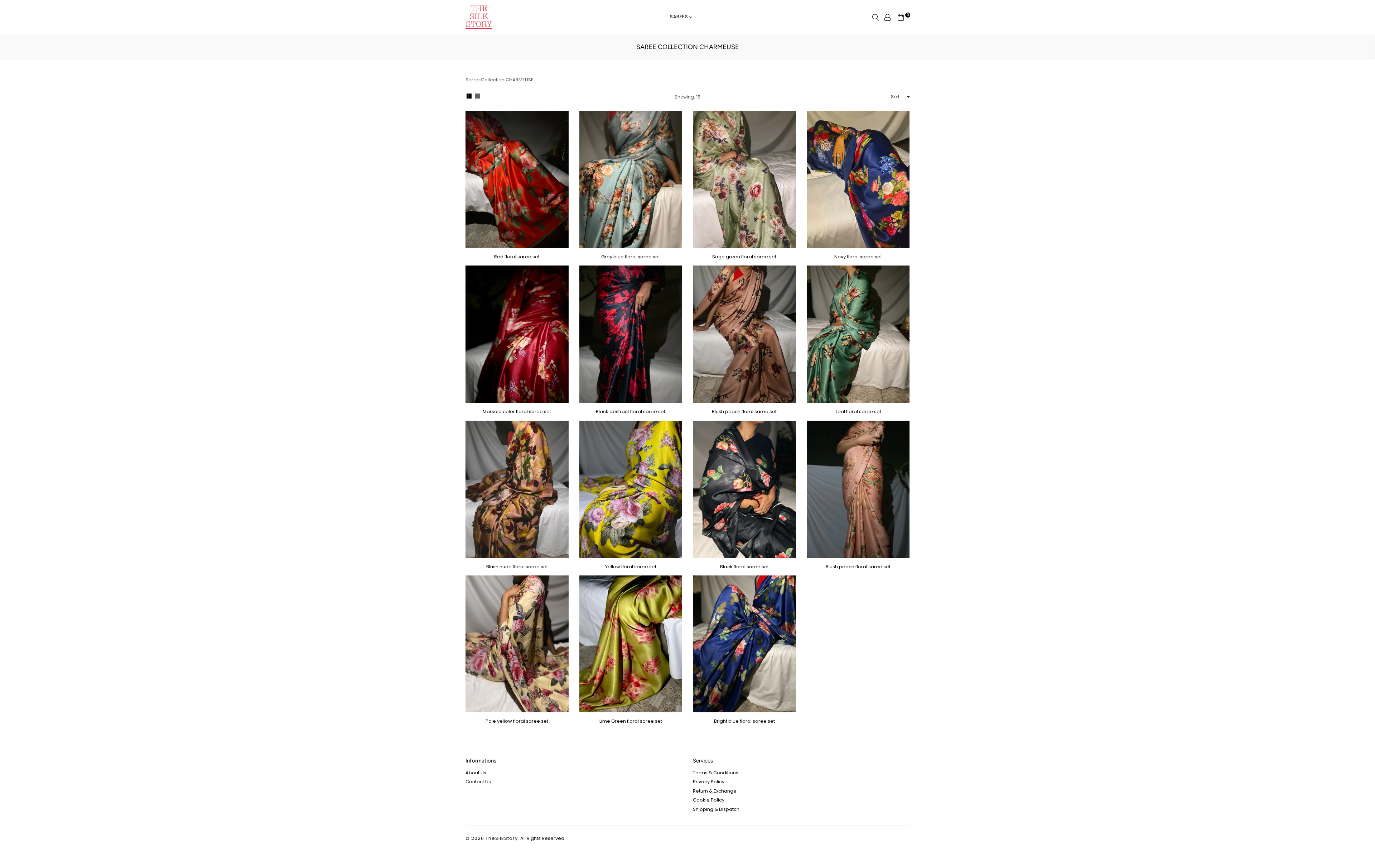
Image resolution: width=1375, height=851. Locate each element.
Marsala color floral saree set (517, 411)
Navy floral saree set (858, 256)
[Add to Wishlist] (560, 142)
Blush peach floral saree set (744, 411)
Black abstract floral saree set (630, 411)
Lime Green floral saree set (630, 721)
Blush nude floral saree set (517, 566)
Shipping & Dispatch (716, 809)
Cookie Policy (708, 800)
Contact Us (478, 781)
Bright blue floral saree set (744, 721)
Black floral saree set (744, 566)
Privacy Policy (708, 781)
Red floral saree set (517, 256)
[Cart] (901, 17)
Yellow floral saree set (630, 566)
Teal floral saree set (858, 411)
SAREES (680, 16)
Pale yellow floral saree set (517, 721)
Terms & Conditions (715, 772)
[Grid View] (469, 97)
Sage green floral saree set (744, 256)
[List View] (477, 97)
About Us (475, 772)
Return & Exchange (715, 791)
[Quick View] (560, 127)
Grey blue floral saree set (630, 256)
